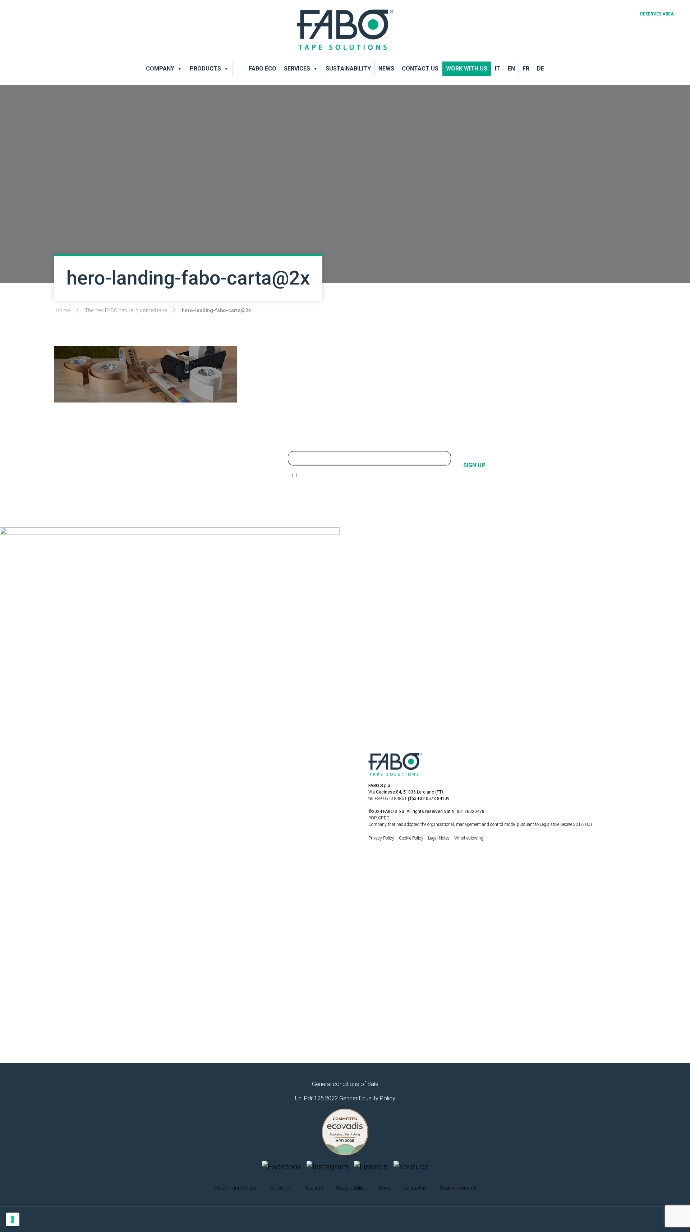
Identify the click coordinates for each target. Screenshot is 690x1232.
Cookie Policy (411, 838)
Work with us (466, 68)
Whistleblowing (468, 838)
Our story (279, 1188)
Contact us (420, 68)
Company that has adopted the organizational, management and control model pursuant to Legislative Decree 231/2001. (481, 824)
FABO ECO (262, 68)
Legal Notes (439, 838)
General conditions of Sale (345, 1084)
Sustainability (348, 68)
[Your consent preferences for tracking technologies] (12, 1219)
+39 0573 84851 (390, 798)
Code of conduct (458, 1188)
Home (63, 310)
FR (526, 68)
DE (540, 68)
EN (511, 68)
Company (160, 68)
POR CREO (379, 817)
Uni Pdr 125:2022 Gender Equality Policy (345, 1098)
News (386, 68)
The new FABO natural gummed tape (126, 310)
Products (205, 68)
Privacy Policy (381, 838)
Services (297, 68)
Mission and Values (234, 1188)
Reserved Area (657, 14)
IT (497, 68)
